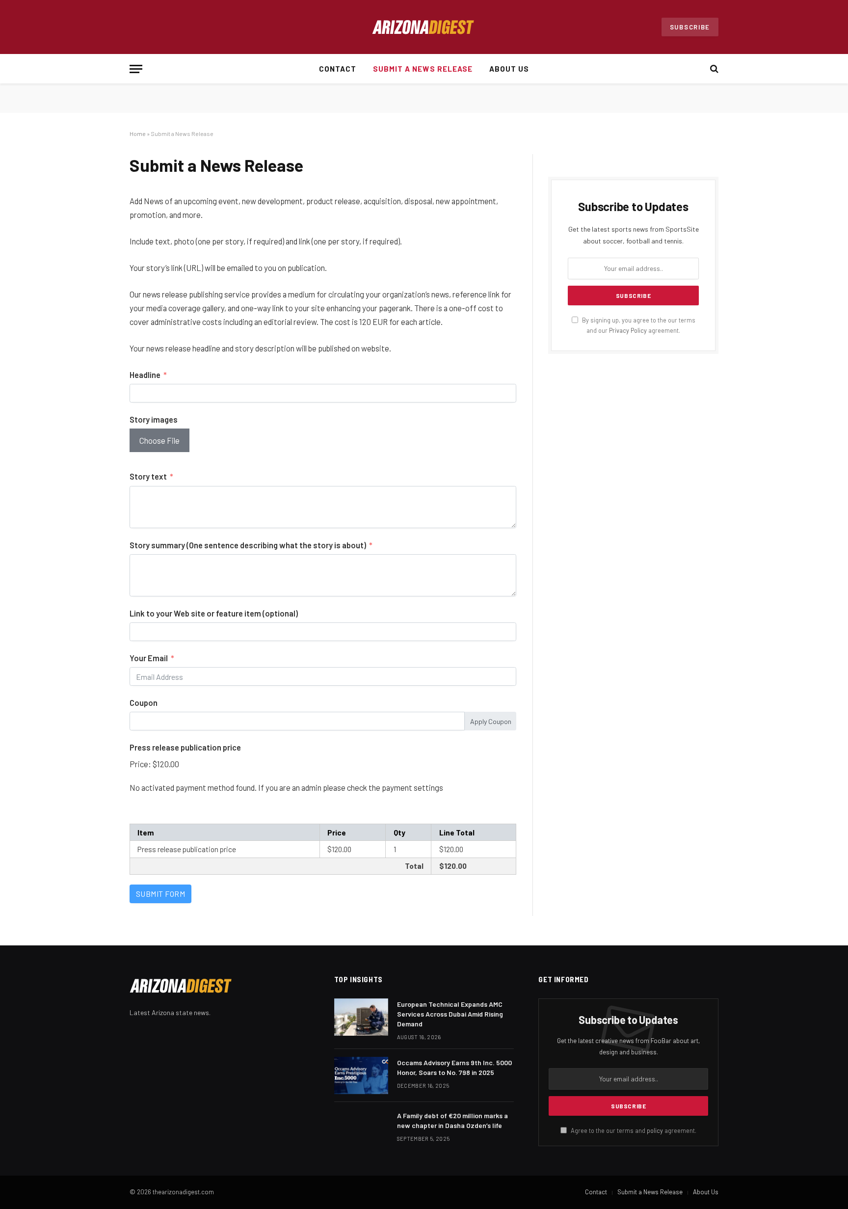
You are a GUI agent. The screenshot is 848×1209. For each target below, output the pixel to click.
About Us (509, 68)
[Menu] (136, 69)
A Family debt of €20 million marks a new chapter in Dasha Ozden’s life (452, 1120)
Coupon (144, 702)
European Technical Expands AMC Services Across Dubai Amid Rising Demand (450, 1014)
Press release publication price (185, 747)
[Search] (713, 69)
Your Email (149, 658)
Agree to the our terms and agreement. (632, 1130)
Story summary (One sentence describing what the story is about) (248, 545)
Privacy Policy (628, 330)
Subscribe (690, 27)
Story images (154, 419)
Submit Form (160, 893)
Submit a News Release (423, 68)
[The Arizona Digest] (424, 27)
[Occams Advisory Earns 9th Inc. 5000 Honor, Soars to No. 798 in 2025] (361, 1075)
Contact (337, 68)
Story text (148, 476)
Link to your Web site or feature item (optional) (214, 613)
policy (655, 1130)
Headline (145, 374)
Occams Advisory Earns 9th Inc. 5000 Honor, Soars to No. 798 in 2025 (454, 1067)
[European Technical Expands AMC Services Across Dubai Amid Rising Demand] (361, 1017)
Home (138, 133)
